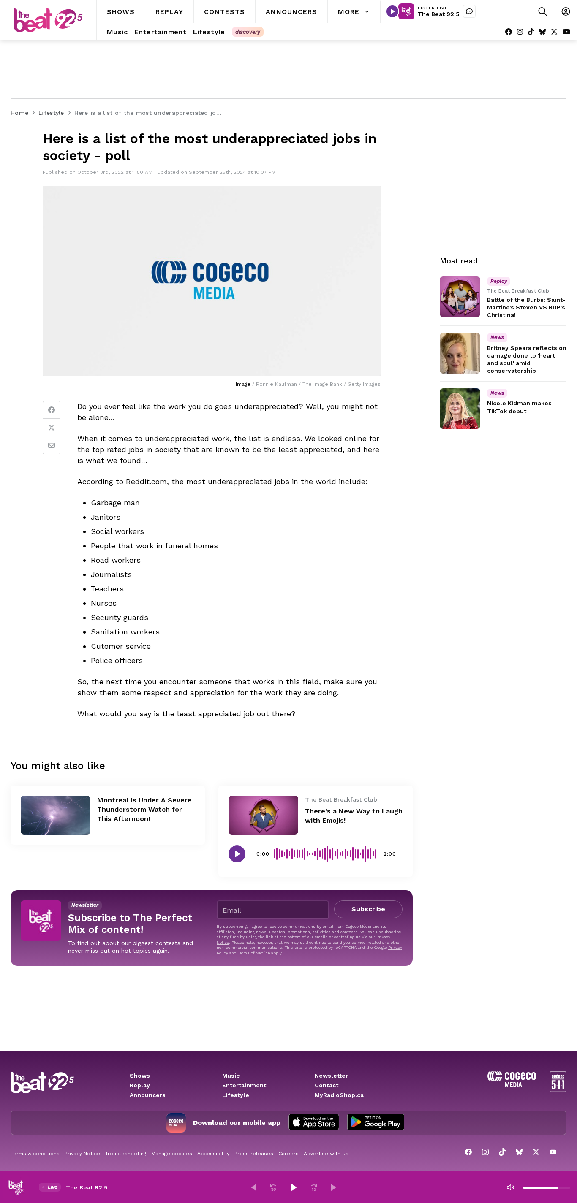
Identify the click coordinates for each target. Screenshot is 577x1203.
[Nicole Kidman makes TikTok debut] (460, 408)
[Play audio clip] (237, 853)
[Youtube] (566, 32)
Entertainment (244, 1085)
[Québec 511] (558, 1090)
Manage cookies (171, 1154)
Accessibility (213, 1154)
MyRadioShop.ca (339, 1095)
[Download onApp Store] (313, 1123)
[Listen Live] (392, 11)
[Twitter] (51, 427)
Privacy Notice (82, 1154)
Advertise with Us (326, 1154)
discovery (247, 32)
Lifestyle (235, 1095)
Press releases (253, 1154)
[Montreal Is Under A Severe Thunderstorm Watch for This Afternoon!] (55, 815)
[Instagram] (520, 32)
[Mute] (510, 1187)
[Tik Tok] (531, 32)
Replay (140, 1085)
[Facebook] (508, 32)
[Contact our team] (469, 11)
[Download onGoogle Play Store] (375, 1123)
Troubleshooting (125, 1154)
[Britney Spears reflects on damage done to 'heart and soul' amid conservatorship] (460, 353)
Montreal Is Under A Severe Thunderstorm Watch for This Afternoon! (144, 809)
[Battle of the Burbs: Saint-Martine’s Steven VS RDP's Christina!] (460, 296)
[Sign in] (565, 11)
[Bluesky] (542, 32)
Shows (140, 1075)
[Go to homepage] (48, 20)
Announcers (148, 1095)
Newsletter (331, 1075)
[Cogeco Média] (511, 1085)
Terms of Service (254, 953)
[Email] (51, 445)
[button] (253, 1187)
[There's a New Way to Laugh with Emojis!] (263, 815)
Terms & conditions (35, 1154)
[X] (554, 32)
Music (231, 1075)
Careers (288, 1154)
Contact (326, 1085)
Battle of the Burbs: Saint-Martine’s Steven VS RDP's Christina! (526, 307)
